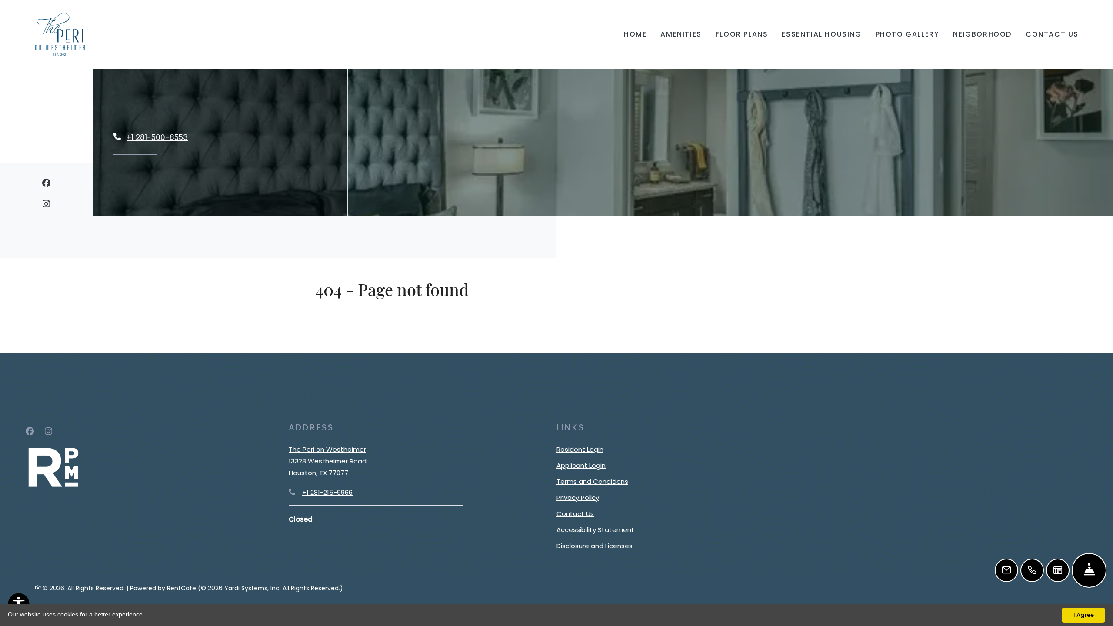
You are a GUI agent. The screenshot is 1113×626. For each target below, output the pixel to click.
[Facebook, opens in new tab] (46, 184)
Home (635, 34)
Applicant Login (581, 465)
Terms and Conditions (592, 481)
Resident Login (579, 449)
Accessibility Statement (595, 529)
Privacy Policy (577, 497)
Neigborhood (982, 34)
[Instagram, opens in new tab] (46, 205)
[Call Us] (1032, 570)
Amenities (680, 34)
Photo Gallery (908, 34)
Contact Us (1052, 34)
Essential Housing (821, 34)
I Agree (1083, 615)
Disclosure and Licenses (594, 545)
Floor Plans (742, 34)
